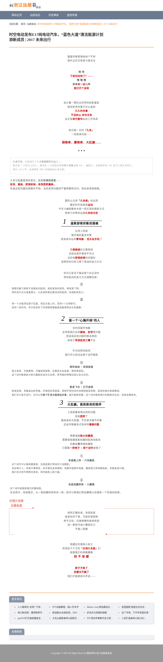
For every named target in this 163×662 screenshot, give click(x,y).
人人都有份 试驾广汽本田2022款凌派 (36, 607)
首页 (23, 24)
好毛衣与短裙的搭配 (97, 612)
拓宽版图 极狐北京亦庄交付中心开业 (140, 607)
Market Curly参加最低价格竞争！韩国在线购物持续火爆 (114, 607)
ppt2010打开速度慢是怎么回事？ (34, 618)
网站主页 (17, 15)
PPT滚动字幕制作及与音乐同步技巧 (104, 618)
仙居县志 (35, 15)
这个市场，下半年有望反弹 (135, 612)
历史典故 (54, 15)
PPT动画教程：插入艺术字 (65, 607)
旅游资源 (72, 15)
